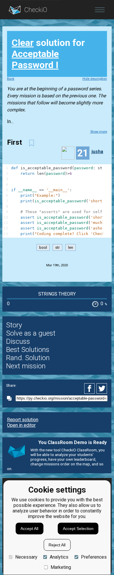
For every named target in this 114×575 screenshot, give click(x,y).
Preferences (93, 557)
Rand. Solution (28, 358)
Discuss (18, 341)
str (57, 247)
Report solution (22, 419)
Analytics (59, 557)
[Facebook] (90, 388)
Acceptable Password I (35, 59)
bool (43, 247)
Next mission (26, 366)
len (70, 247)
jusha (97, 151)
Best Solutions (27, 350)
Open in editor (21, 425)
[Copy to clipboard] (10, 398)
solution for (48, 53)
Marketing (61, 567)
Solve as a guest (31, 333)
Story (14, 325)
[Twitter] (102, 388)
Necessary (26, 557)
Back (10, 79)
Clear (23, 42)
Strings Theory (57, 294)
